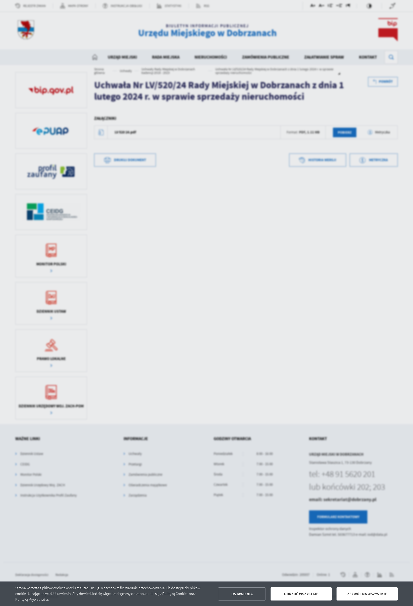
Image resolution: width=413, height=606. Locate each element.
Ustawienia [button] (242, 593)
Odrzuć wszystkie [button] (301, 593)
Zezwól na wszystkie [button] (367, 593)
